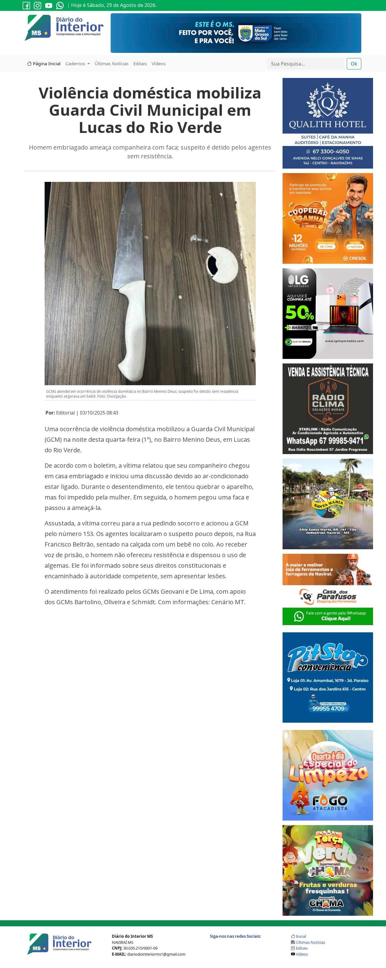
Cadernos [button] (75, 63)
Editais (140, 63)
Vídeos (159, 63)
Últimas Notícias (111, 63)
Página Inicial (46, 63)
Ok (354, 63)
